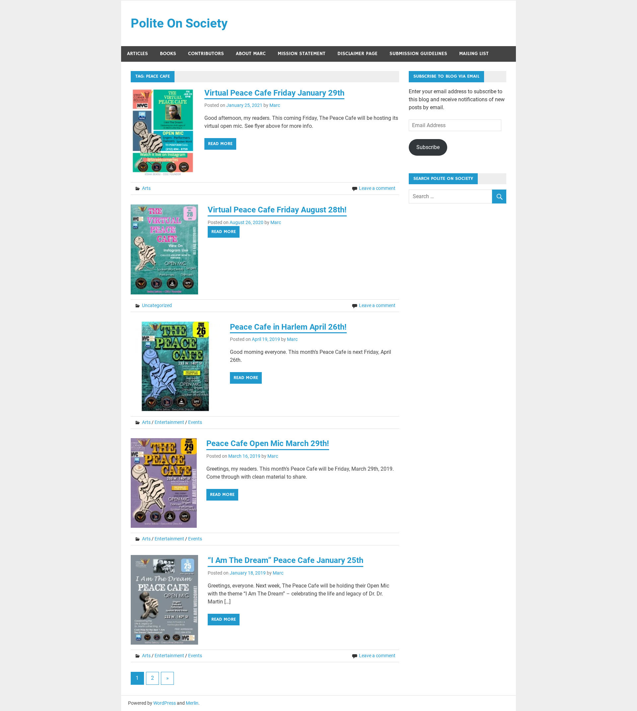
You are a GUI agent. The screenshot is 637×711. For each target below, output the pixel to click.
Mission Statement (301, 53)
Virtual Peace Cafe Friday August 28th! (277, 209)
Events (195, 422)
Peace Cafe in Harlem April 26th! (288, 327)
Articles (137, 53)
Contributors (206, 53)
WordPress (164, 703)
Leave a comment (377, 188)
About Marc (251, 53)
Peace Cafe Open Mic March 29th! (267, 443)
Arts (146, 188)
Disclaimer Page (357, 53)
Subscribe (428, 147)
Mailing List (474, 53)
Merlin (192, 703)
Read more (220, 144)
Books (168, 53)
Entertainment (169, 422)
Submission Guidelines (418, 53)
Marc (274, 105)
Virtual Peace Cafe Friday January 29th (274, 93)
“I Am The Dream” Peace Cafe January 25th (285, 560)
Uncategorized (157, 305)
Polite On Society (179, 23)
